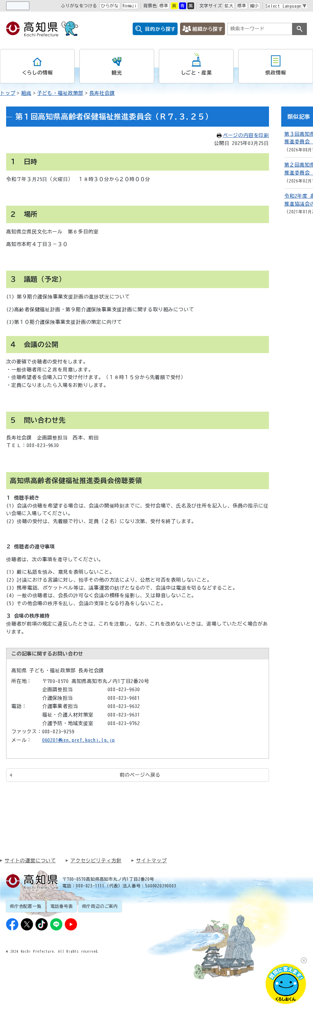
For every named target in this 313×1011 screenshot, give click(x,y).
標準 (163, 6)
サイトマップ (151, 860)
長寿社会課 (102, 93)
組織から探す (207, 29)
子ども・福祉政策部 (60, 93)
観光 (117, 72)
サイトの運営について (30, 860)
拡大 (229, 6)
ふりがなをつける (79, 6)
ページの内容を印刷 (246, 135)
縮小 (254, 6)
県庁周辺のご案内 (100, 906)
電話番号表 (61, 906)
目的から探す (160, 29)
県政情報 (275, 72)
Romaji (130, 6)
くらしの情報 (37, 72)
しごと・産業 (196, 72)
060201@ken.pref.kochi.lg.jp (78, 740)
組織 (26, 93)
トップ (7, 93)
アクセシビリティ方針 (96, 860)
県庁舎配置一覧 (26, 906)
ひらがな (110, 6)
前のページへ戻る (140, 774)
